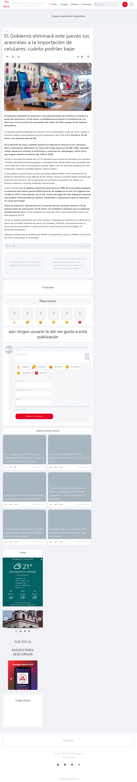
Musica (75, 4)
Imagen (64, 4)
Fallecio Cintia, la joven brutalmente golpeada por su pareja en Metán (23, 497)
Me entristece (26, 373)
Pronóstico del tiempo (22, 604)
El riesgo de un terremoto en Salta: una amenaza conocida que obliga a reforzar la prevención (23, 533)
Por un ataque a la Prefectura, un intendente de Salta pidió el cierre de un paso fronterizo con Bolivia (24, 458)
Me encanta (41, 367)
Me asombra (75, 367)
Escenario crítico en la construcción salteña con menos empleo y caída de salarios (68, 533)
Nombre (20, 381)
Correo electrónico (24, 390)
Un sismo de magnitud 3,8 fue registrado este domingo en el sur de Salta (69, 458)
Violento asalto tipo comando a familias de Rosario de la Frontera (25, 264)
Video (54, 4)
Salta (6, 31)
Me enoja (43, 373)
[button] (125, 4)
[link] (88, 56)
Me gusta (25, 367)
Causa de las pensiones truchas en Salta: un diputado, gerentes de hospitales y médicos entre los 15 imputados (68, 494)
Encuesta (87, 4)
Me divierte (58, 367)
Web (18, 399)
